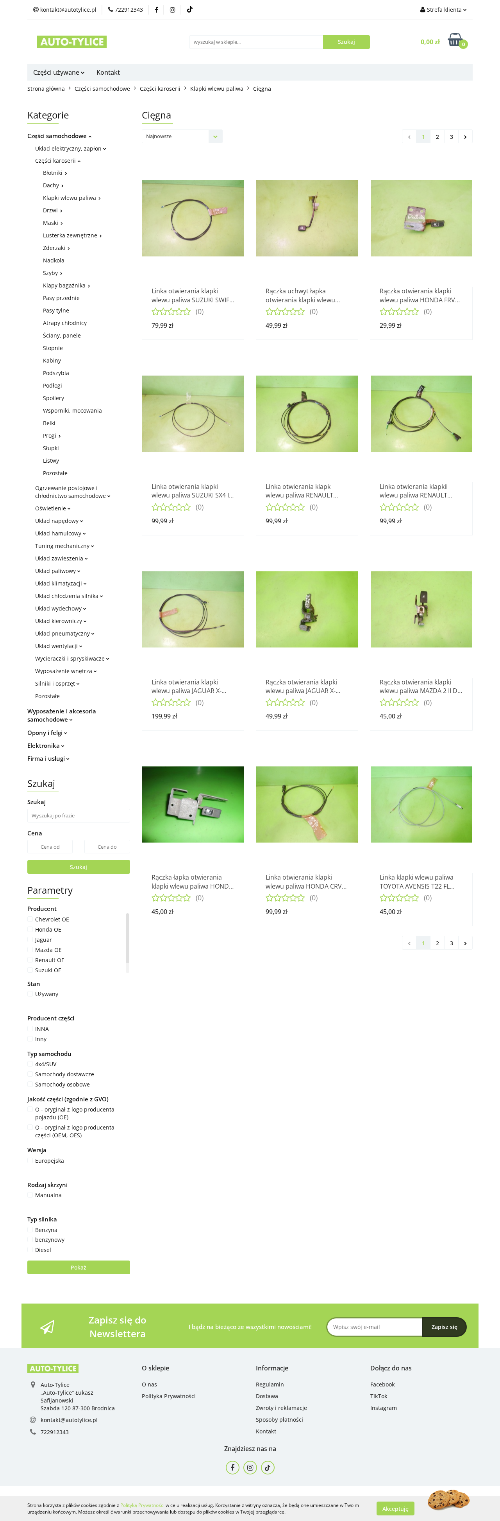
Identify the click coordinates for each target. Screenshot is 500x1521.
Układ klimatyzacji (59, 583)
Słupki (51, 448)
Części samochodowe (57, 136)
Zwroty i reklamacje (281, 1407)
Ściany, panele (62, 335)
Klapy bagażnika (65, 285)
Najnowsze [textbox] (158, 136)
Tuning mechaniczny (63, 545)
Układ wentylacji (57, 646)
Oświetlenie (51, 508)
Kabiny (52, 360)
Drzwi (51, 210)
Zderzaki (55, 247)
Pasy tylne (56, 310)
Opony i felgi (45, 732)
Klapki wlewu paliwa (70, 197)
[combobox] (182, 136)
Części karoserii (56, 160)
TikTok (379, 1396)
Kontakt (108, 72)
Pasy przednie (61, 298)
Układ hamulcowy (59, 533)
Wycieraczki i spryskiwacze (70, 658)
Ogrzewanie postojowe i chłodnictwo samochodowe (71, 491)
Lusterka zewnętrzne (71, 235)
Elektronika (44, 745)
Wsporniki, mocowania (72, 410)
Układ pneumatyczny (63, 633)
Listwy (51, 460)
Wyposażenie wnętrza (64, 671)
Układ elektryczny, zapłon (69, 148)
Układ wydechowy (59, 608)
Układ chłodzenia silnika (67, 596)
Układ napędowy (57, 520)
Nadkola (53, 260)
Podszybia (56, 373)
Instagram (383, 1407)
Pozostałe (55, 473)
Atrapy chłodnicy (65, 323)
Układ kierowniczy (59, 621)
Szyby (51, 273)
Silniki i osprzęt (56, 683)
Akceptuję (395, 1508)
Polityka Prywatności (169, 1396)
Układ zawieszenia (60, 558)
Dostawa (267, 1396)
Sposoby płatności (279, 1419)
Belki (49, 423)
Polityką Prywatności (142, 1505)
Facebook (382, 1384)
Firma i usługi (46, 758)
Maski (51, 222)
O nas (149, 1384)
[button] (155, 1368)
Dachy (52, 185)
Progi (50, 435)
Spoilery (53, 398)
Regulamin (270, 1384)
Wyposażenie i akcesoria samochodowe (61, 715)
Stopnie (53, 348)
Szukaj (78, 867)
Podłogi (52, 385)
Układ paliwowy (56, 571)
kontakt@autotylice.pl (69, 1420)
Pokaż (78, 1267)
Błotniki (53, 172)
